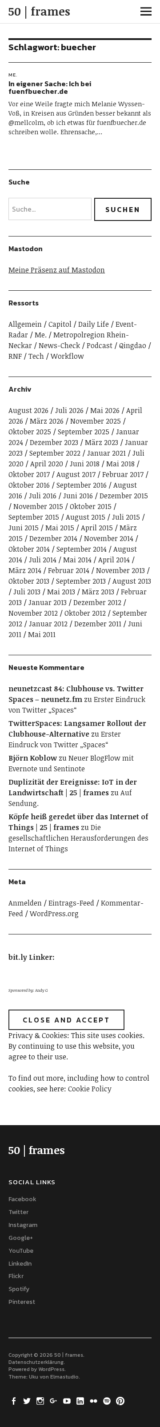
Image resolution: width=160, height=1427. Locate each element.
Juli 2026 (69, 410)
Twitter (18, 1212)
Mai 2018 (120, 464)
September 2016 (81, 485)
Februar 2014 (68, 570)
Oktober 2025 (29, 432)
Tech (36, 356)
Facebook (22, 1199)
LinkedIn (20, 1263)
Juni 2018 (85, 464)
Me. (12, 74)
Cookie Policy (90, 1089)
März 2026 (47, 421)
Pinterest (21, 1302)
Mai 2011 (42, 634)
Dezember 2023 (54, 442)
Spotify (18, 1289)
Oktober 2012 (85, 613)
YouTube (20, 1250)
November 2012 (33, 613)
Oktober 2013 (28, 581)
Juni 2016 (78, 496)
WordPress (51, 1369)
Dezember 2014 (53, 538)
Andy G (41, 990)
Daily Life (93, 324)
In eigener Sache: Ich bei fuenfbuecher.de (49, 87)
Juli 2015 (126, 517)
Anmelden (25, 903)
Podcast (99, 345)
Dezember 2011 (97, 624)
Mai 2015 (59, 528)
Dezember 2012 (97, 602)
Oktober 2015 (91, 506)
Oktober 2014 (29, 549)
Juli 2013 (26, 592)
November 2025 (95, 421)
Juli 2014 (42, 560)
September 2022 (54, 453)
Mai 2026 (105, 410)
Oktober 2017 (29, 474)
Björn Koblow (32, 758)
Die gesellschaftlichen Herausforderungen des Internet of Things (78, 838)
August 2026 (28, 410)
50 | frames (39, 11)
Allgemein (25, 324)
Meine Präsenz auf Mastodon (56, 270)
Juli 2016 (42, 496)
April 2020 (46, 464)
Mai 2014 (77, 560)
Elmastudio (64, 1377)
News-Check (59, 345)
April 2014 (114, 560)
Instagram (22, 1225)
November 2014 (108, 538)
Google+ (20, 1238)
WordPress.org (54, 913)
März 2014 (24, 570)
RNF (15, 356)
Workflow (67, 356)
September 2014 (81, 549)
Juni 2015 (23, 528)
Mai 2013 (61, 592)
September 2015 (33, 517)
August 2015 (85, 517)
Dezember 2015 (124, 496)
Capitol (60, 324)
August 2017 (76, 474)
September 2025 (83, 432)
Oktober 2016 (29, 485)
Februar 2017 (123, 474)
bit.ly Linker (30, 957)
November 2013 (120, 570)
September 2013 (81, 581)
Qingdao (132, 345)
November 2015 (38, 506)
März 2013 (98, 592)
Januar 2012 (48, 624)
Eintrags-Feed (71, 903)
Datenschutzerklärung (36, 1362)
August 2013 (131, 581)
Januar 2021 (106, 453)
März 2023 (101, 442)
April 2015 (97, 528)
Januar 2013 (47, 602)
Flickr (16, 1276)
